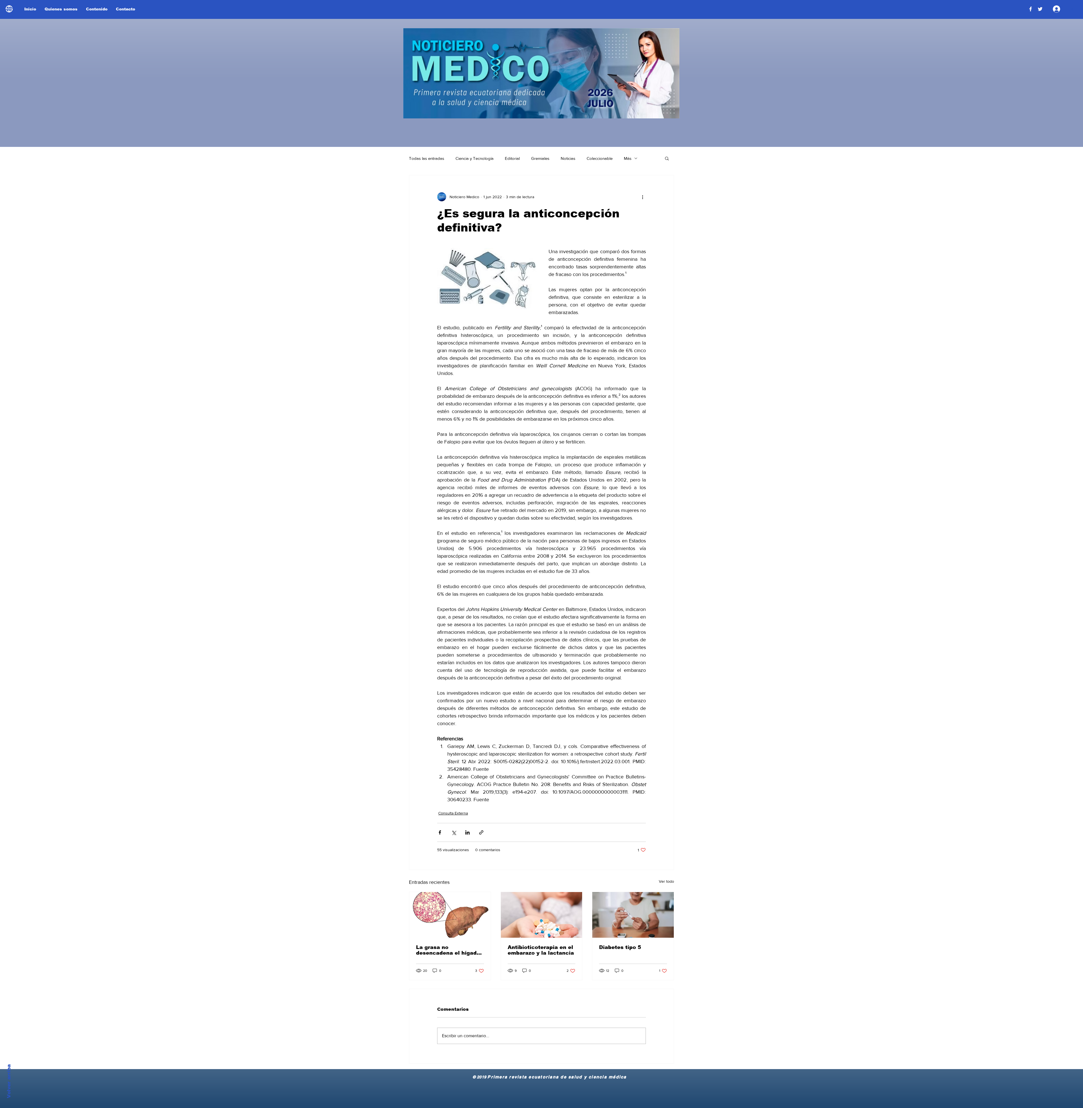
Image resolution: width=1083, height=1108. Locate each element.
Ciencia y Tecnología (474, 158)
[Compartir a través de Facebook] (440, 832)
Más (627, 158)
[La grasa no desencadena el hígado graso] (450, 915)
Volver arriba (9, 1081)
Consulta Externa (453, 813)
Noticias (568, 158)
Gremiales (540, 158)
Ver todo (666, 881)
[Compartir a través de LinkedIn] (467, 832)
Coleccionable (600, 158)
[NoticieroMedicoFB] (1030, 9)
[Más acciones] (642, 196)
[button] (667, 158)
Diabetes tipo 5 (620, 947)
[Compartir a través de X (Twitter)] (453, 832)
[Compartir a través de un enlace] (481, 832)
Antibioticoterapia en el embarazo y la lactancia (541, 950)
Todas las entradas (426, 158)
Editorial (512, 158)
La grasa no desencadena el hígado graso (448, 950)
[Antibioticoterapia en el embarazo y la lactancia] (541, 915)
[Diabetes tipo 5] (633, 915)
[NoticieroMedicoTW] (1040, 9)
